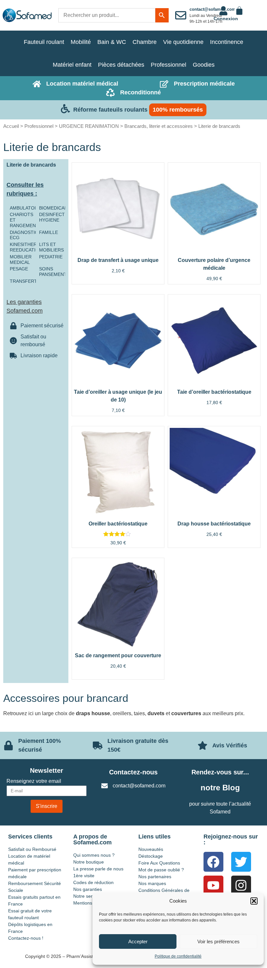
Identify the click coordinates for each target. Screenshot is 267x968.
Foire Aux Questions (159, 863)
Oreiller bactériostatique (118, 523)
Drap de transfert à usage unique (118, 260)
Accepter (138, 941)
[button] (254, 901)
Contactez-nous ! (25, 938)
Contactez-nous (133, 772)
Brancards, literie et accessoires (158, 126)
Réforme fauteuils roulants (110, 109)
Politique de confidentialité (178, 956)
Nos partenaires (154, 876)
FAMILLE (48, 232)
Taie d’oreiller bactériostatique (214, 392)
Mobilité (81, 42)
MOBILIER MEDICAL (21, 259)
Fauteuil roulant (44, 42)
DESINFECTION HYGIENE (56, 217)
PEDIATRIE (51, 256)
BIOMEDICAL (53, 208)
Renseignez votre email (34, 781)
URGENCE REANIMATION (89, 126)
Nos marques (152, 883)
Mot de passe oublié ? (161, 869)
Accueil (11, 126)
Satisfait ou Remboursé (32, 849)
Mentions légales (90, 903)
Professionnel (168, 64)
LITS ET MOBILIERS (51, 247)
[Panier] (239, 10)
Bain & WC (111, 42)
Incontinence (226, 42)
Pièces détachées (121, 64)
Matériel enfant (72, 64)
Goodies (204, 64)
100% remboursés (178, 109)
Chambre (145, 42)
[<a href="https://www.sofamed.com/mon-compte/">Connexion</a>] (223, 10)
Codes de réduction (93, 882)
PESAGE (19, 268)
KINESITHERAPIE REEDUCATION (28, 247)
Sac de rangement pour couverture (118, 655)
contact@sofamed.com (213, 9)
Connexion (226, 18)
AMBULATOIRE (26, 208)
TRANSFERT (23, 281)
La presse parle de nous (98, 868)
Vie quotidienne (183, 42)
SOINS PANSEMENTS (54, 271)
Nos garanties (87, 889)
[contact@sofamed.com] (180, 15)
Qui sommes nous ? (94, 855)
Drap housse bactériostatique (214, 523)
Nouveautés (150, 849)
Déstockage (150, 856)
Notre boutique (88, 862)
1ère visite (83, 875)
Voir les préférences (218, 941)
